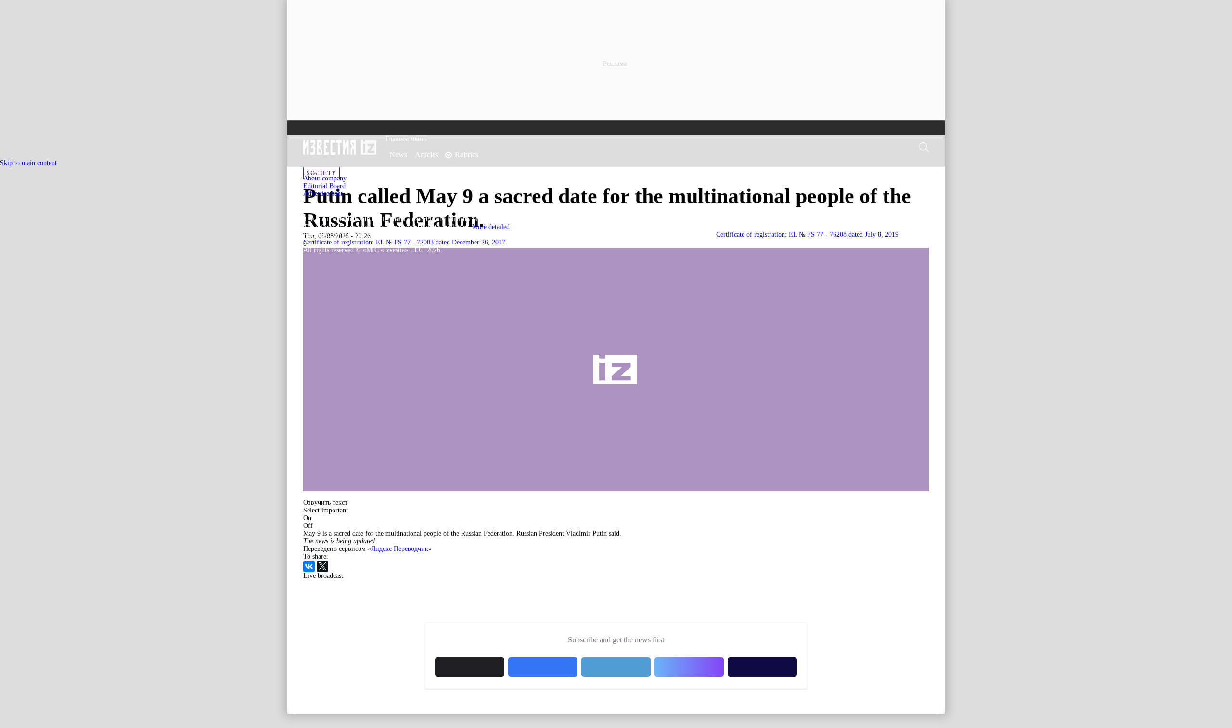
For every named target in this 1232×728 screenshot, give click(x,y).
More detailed (491, 226)
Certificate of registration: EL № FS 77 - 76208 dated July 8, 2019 (807, 234)
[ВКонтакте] (309, 566)
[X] (322, 566)
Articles (426, 155)
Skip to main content (28, 162)
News (398, 155)
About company (324, 178)
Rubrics (466, 155)
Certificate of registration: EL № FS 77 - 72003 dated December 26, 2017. (405, 242)
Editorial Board (324, 186)
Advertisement (323, 193)
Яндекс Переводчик (399, 548)
